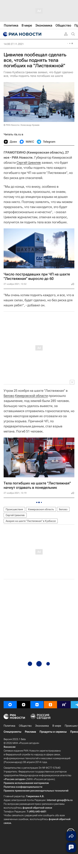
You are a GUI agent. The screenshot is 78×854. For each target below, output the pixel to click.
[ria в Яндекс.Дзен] (23, 704)
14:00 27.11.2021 (14, 44)
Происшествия (14, 509)
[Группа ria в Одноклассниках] (50, 704)
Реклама (30, 731)
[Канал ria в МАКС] (10, 704)
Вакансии (9, 746)
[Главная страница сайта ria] (22, 34)
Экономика (42, 725)
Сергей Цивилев (29, 162)
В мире (56, 725)
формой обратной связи (37, 807)
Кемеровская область (41, 509)
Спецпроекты (12, 731)
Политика (9, 725)
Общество (25, 725)
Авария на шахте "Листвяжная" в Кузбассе (31, 520)
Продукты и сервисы (53, 731)
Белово (9, 396)
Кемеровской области (31, 396)
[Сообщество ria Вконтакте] (37, 704)
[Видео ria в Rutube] (63, 704)
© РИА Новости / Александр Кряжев (22, 125)
